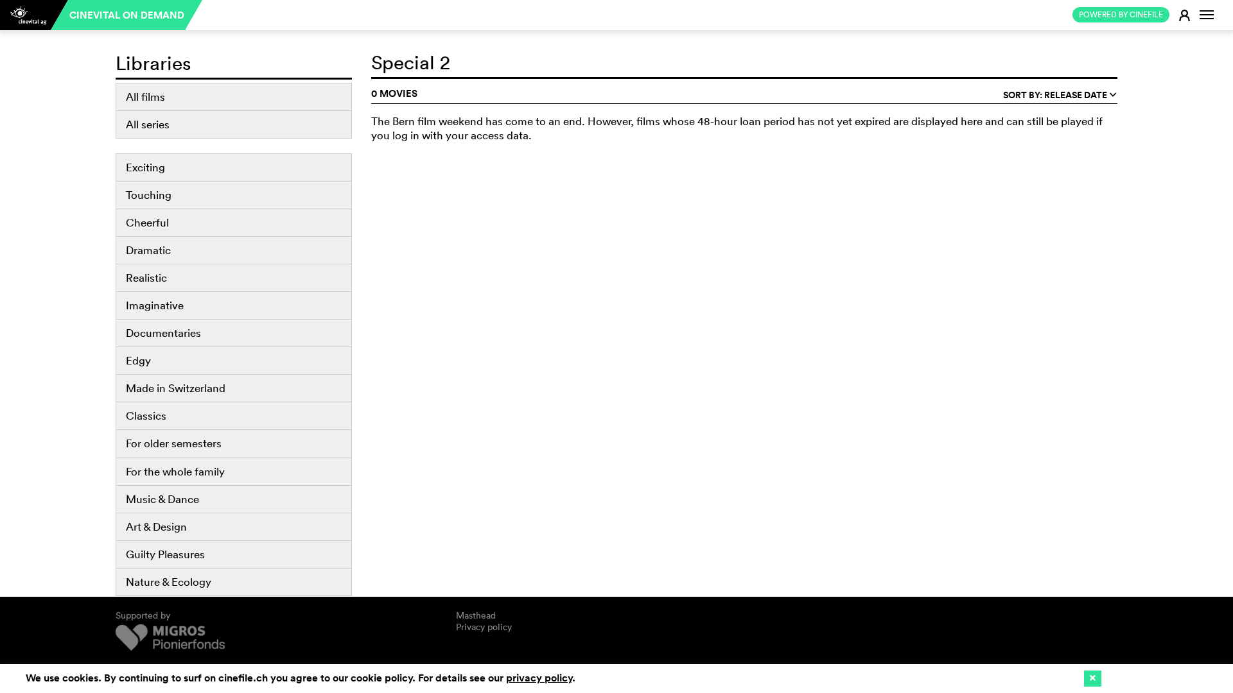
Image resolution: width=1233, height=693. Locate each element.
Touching (148, 194)
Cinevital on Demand (126, 15)
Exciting (145, 167)
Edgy (138, 360)
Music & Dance (162, 499)
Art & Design (156, 526)
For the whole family (175, 471)
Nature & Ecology (168, 581)
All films (145, 96)
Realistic (146, 277)
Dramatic (148, 250)
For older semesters (174, 443)
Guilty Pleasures (165, 554)
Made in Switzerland (175, 388)
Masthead (476, 615)
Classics (146, 415)
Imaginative (155, 305)
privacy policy (539, 678)
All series (148, 124)
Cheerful (147, 222)
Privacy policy (484, 627)
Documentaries (163, 332)
